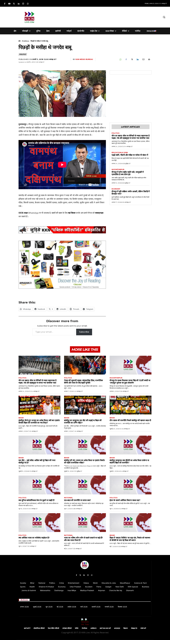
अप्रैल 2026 (71, 607)
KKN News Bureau (84, 59)
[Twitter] (14, 3)
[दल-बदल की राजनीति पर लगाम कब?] (85, 485)
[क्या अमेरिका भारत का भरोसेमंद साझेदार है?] (39, 522)
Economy (116, 189)
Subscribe (84, 332)
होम (20, 41)
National (68, 498)
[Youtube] (9, 3)
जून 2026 (49, 607)
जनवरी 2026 (109, 607)
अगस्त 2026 (24, 607)
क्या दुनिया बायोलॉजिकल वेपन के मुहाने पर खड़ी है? (37, 500)
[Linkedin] (18, 3)
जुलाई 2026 (37, 607)
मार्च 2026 (83, 607)
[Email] (143, 59)
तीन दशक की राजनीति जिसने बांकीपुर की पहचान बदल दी (130, 420)
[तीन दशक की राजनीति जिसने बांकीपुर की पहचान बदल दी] (130, 405)
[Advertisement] (103, 16)
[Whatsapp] (27, 3)
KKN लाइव (23, 212)
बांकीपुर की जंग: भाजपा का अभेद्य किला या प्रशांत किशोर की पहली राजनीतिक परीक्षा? (84, 461)
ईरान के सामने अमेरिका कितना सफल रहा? (125, 500)
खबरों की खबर (57, 212)
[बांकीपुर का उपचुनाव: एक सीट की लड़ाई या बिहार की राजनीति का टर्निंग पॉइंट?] (85, 405)
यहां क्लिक (72, 212)
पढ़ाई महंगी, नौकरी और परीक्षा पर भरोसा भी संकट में (130, 155)
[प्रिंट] (148, 59)
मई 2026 (60, 607)
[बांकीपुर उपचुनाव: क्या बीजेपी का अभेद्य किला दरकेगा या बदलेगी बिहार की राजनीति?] (130, 445)
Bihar (21, 418)
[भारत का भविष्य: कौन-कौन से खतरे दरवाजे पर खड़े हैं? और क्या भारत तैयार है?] (85, 522)
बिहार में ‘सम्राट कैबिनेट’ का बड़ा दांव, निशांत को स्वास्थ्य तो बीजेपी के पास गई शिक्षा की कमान (130, 538)
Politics (25, 41)
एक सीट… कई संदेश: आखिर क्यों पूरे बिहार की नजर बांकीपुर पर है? (37, 461)
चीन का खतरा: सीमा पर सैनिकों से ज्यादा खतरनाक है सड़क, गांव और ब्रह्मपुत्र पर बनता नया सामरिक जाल (130, 136)
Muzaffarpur (118, 169)
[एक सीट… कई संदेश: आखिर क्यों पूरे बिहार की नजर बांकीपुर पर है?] (39, 445)
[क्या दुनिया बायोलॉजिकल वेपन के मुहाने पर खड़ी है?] (39, 485)
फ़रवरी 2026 (96, 607)
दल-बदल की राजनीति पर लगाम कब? (77, 500)
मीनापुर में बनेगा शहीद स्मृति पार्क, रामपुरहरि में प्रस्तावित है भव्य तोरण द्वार (128, 173)
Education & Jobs (120, 152)
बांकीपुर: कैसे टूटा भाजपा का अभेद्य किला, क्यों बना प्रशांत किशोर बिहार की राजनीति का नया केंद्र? (39, 421)
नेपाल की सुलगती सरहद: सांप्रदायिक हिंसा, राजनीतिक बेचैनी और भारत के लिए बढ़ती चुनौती (83, 381)
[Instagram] (23, 3)
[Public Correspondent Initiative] (62, 229)
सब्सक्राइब (99, 212)
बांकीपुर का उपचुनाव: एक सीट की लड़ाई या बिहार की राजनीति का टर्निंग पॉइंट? (83, 421)
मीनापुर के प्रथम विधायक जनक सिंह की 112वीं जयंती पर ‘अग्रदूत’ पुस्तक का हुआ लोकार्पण (130, 381)
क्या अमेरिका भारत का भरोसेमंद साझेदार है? (34, 537)
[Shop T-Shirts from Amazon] (62, 265)
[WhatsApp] (120, 59)
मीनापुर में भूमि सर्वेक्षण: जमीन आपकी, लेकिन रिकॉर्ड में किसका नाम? (130, 192)
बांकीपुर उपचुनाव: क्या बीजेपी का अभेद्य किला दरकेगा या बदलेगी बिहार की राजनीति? (129, 461)
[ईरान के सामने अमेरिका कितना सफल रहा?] (130, 485)
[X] (131, 59)
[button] (164, 17)
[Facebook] (4, 3)
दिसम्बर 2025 (122, 607)
